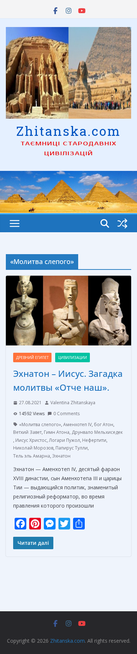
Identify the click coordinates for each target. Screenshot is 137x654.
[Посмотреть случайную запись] (122, 223)
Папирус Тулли (72, 448)
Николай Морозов (33, 448)
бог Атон (103, 424)
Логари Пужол (64, 440)
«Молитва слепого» (40, 424)
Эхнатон (61, 456)
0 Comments (66, 413)
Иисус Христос (31, 440)
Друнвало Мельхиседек (97, 432)
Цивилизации (72, 357)
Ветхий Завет (27, 432)
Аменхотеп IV (77, 424)
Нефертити (94, 440)
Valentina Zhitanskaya (72, 402)
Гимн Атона (56, 432)
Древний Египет (32, 357)
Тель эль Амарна (31, 456)
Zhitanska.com (68, 130)
